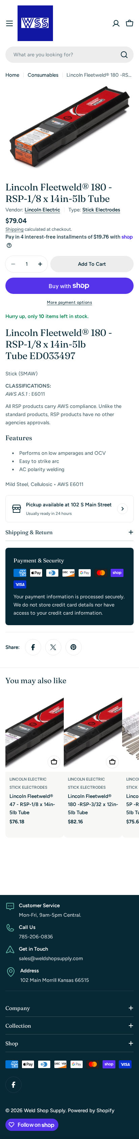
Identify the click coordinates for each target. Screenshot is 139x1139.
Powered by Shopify (91, 1110)
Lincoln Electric (42, 210)
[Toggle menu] (9, 23)
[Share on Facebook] (33, 647)
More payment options (69, 302)
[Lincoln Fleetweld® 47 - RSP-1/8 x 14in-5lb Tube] (34, 732)
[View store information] (122, 508)
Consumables (43, 75)
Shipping (14, 229)
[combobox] (69, 54)
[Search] (124, 55)
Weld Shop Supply (44, 1110)
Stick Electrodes (101, 210)
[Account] (116, 23)
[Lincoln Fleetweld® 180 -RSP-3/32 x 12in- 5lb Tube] (93, 732)
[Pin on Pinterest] (73, 647)
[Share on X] (53, 647)
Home (12, 75)
